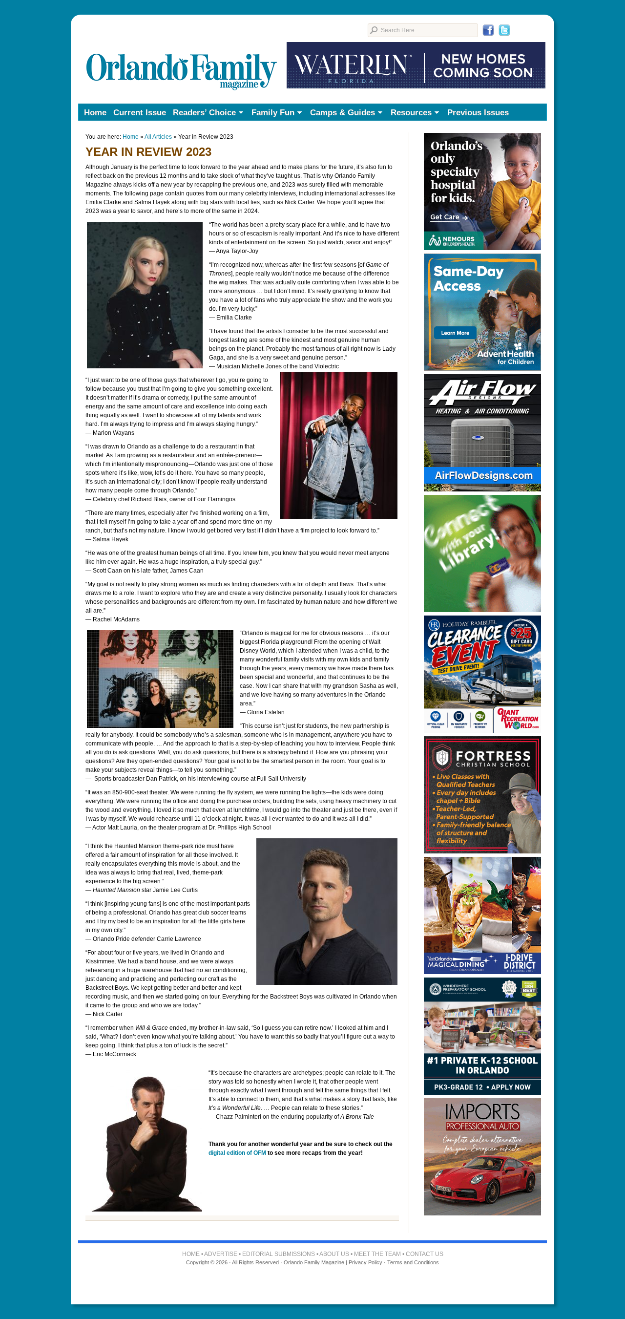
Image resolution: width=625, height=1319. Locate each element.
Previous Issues (478, 112)
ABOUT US (334, 1254)
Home (95, 112)
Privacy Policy (365, 1262)
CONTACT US (424, 1254)
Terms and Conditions (413, 1262)
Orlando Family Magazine (182, 56)
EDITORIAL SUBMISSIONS (278, 1254)
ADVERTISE (220, 1254)
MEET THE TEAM (377, 1254)
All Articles (158, 136)
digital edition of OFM (237, 1152)
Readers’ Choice (202, 113)
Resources (409, 113)
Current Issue (139, 112)
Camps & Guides (341, 113)
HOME (191, 1254)
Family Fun (271, 113)
